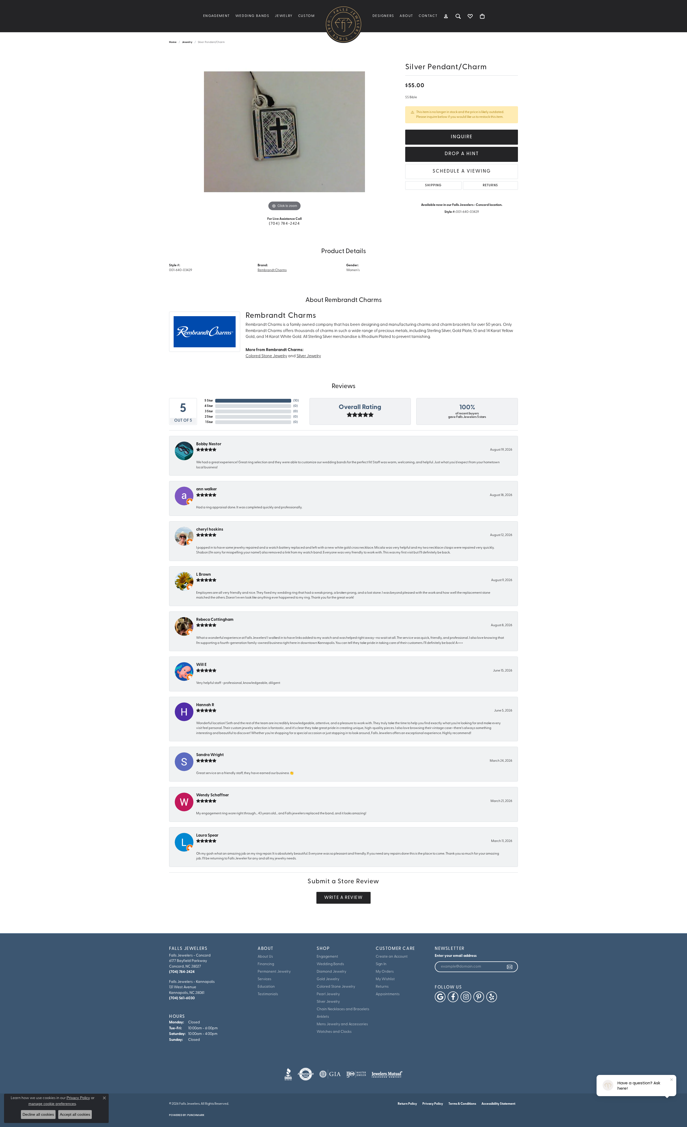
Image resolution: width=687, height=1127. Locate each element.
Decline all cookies (38, 1114)
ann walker (206, 489)
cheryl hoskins (209, 530)
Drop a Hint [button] (462, 154)
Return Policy (407, 1104)
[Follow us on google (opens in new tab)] (440, 996)
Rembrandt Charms (272, 270)
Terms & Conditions (462, 1104)
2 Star (209, 416)
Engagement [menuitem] (327, 956)
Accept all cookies (75, 1114)
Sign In (381, 964)
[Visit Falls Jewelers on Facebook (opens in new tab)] (453, 996)
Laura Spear (207, 836)
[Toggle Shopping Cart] (482, 16)
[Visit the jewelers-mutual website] (386, 1074)
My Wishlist (385, 979)
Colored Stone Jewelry (266, 356)
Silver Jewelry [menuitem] (328, 1002)
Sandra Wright (210, 755)
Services (264, 979)
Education (266, 987)
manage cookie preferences (52, 1104)
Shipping (433, 185)
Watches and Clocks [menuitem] (334, 1032)
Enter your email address (456, 956)
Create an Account (392, 956)
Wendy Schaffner (212, 795)
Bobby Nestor (208, 444)
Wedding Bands (252, 16)
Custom (306, 16)
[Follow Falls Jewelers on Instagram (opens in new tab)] (466, 996)
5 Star (208, 400)
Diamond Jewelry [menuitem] (331, 971)
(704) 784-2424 (284, 224)
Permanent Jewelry (274, 971)
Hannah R (205, 705)
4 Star (208, 406)
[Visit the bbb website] (288, 1074)
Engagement (216, 16)
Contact (428, 16)
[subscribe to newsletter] (509, 967)
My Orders (385, 971)
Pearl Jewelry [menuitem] (328, 994)
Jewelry (284, 16)
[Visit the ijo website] (356, 1074)
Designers (383, 16)
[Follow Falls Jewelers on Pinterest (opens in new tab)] (478, 996)
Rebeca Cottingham (214, 620)
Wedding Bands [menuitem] (330, 964)
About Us (265, 956)
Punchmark (195, 1115)
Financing (266, 964)
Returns (490, 185)
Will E (201, 665)
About (406, 16)
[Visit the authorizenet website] (305, 1074)
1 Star (209, 422)
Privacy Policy (432, 1104)
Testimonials (268, 994)
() (296, 400)
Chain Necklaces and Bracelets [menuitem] (343, 1009)
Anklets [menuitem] (323, 1017)
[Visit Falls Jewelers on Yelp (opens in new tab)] (491, 996)
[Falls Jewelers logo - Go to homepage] (343, 24)
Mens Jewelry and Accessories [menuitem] (342, 1024)
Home (173, 42)
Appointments (388, 994)
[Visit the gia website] (330, 1074)
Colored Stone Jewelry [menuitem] (336, 987)
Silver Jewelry (309, 356)
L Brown (203, 575)
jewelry (187, 42)
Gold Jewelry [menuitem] (328, 979)
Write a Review (343, 898)
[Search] (458, 16)
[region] (284, 131)
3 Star (209, 411)
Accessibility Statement (498, 1104)
